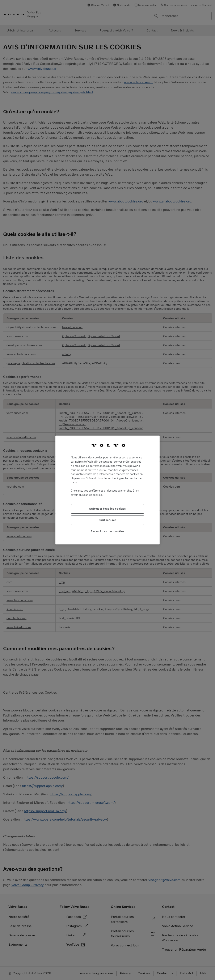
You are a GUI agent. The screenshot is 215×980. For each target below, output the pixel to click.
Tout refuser (107, 520)
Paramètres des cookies (107, 531)
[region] (107, 490)
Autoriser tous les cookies (107, 508)
